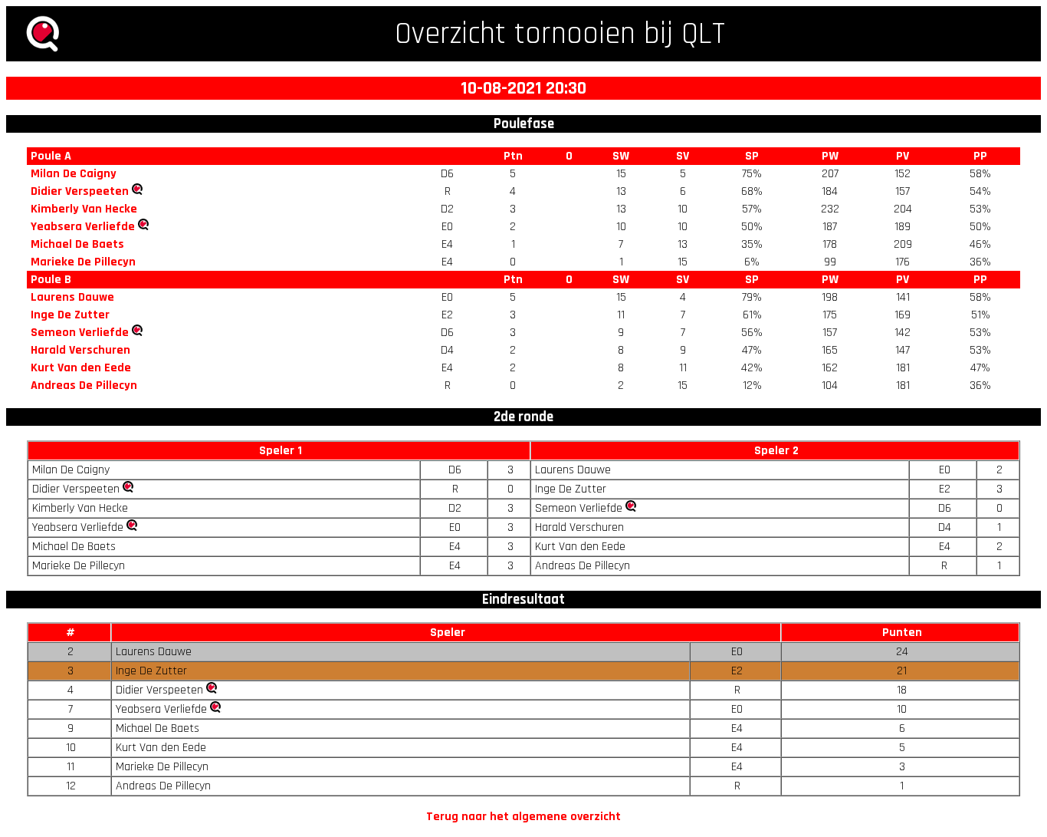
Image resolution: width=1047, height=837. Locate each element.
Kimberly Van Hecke (84, 209)
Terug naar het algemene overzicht (523, 817)
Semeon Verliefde (80, 333)
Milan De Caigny (74, 174)
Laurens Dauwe (72, 297)
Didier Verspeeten (80, 191)
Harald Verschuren (80, 350)
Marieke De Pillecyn (83, 262)
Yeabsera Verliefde (83, 227)
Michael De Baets (77, 244)
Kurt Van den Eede (81, 368)
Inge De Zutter (70, 315)
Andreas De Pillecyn (84, 385)
